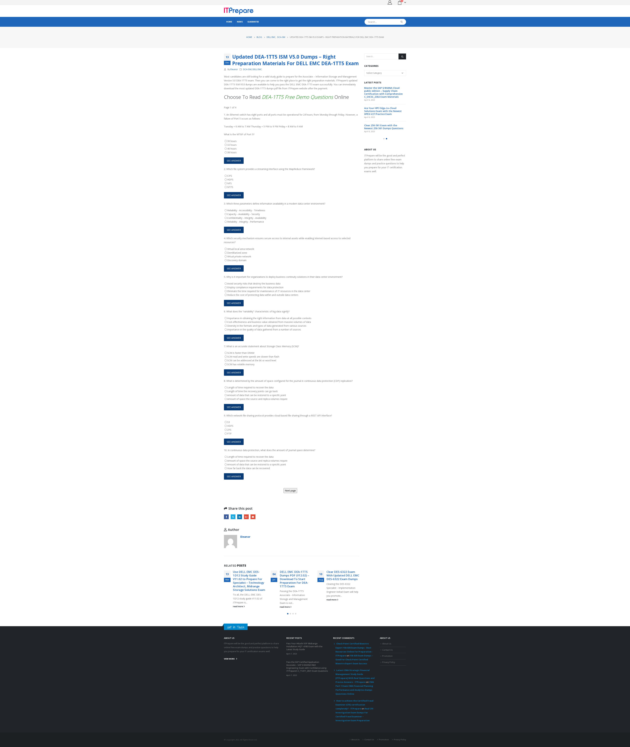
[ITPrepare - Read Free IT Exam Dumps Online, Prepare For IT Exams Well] (238, 11)
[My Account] (389, 2)
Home (229, 21)
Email (253, 516)
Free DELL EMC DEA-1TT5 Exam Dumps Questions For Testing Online (341, 577)
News (239, 21)
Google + (246, 516)
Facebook (226, 516)
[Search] (402, 22)
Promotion (387, 656)
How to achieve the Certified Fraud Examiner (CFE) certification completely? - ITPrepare (354, 704)
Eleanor (234, 69)
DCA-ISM (247, 69)
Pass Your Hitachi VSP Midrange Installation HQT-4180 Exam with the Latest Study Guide (383, 90)
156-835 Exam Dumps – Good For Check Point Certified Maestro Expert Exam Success (354, 659)
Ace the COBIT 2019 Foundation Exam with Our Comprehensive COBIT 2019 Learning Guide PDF (382, 131)
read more (238, 607)
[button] (287, 613)
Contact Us (387, 650)
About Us (386, 643)
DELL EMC (257, 69)
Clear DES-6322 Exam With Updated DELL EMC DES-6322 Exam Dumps (296, 575)
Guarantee (253, 21)
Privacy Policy (388, 662)
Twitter (233, 516)
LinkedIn (239, 516)
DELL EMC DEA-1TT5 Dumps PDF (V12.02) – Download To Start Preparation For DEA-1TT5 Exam (247, 579)
